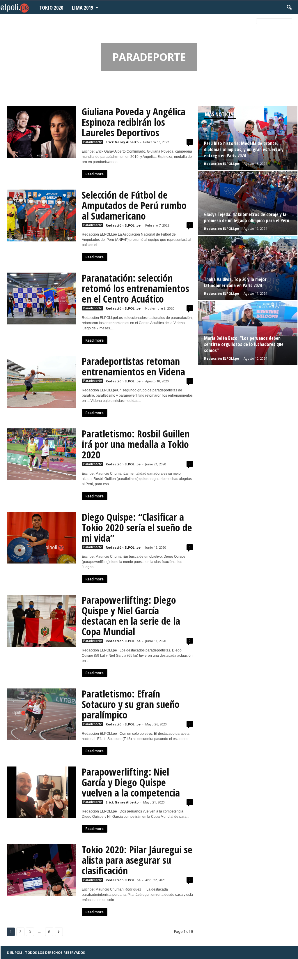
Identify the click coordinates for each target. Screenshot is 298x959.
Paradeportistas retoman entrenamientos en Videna (133, 366)
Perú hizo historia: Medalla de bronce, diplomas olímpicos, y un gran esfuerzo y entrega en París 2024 (243, 149)
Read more (95, 174)
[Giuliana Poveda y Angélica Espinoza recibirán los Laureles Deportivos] (41, 132)
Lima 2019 (82, 7)
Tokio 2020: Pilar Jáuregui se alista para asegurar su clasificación (137, 860)
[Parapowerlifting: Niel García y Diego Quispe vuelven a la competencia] (41, 792)
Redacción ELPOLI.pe (123, 225)
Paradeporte (92, 142)
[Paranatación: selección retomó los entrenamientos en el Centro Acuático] (41, 298)
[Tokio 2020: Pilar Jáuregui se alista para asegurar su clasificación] (41, 870)
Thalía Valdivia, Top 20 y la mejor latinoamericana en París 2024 (235, 282)
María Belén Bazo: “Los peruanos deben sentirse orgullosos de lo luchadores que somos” (243, 344)
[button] (289, 7)
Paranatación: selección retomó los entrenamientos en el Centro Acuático (135, 288)
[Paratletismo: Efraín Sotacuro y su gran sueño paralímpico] (41, 714)
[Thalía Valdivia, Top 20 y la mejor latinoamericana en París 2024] (247, 268)
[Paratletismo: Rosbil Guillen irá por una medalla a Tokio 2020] (41, 454)
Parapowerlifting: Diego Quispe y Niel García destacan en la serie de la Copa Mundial (131, 615)
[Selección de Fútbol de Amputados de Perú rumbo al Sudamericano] (41, 215)
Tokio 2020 (51, 7)
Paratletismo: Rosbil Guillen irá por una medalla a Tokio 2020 (135, 444)
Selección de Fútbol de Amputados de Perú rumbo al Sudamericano (134, 205)
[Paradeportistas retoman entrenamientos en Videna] (41, 382)
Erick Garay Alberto (122, 142)
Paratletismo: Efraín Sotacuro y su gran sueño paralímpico (131, 704)
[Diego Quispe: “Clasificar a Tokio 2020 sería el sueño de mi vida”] (41, 538)
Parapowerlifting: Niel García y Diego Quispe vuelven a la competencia (131, 782)
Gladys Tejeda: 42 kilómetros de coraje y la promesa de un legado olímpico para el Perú (246, 217)
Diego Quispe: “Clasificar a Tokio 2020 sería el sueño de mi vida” (137, 527)
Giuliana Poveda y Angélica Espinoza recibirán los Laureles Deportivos (133, 122)
